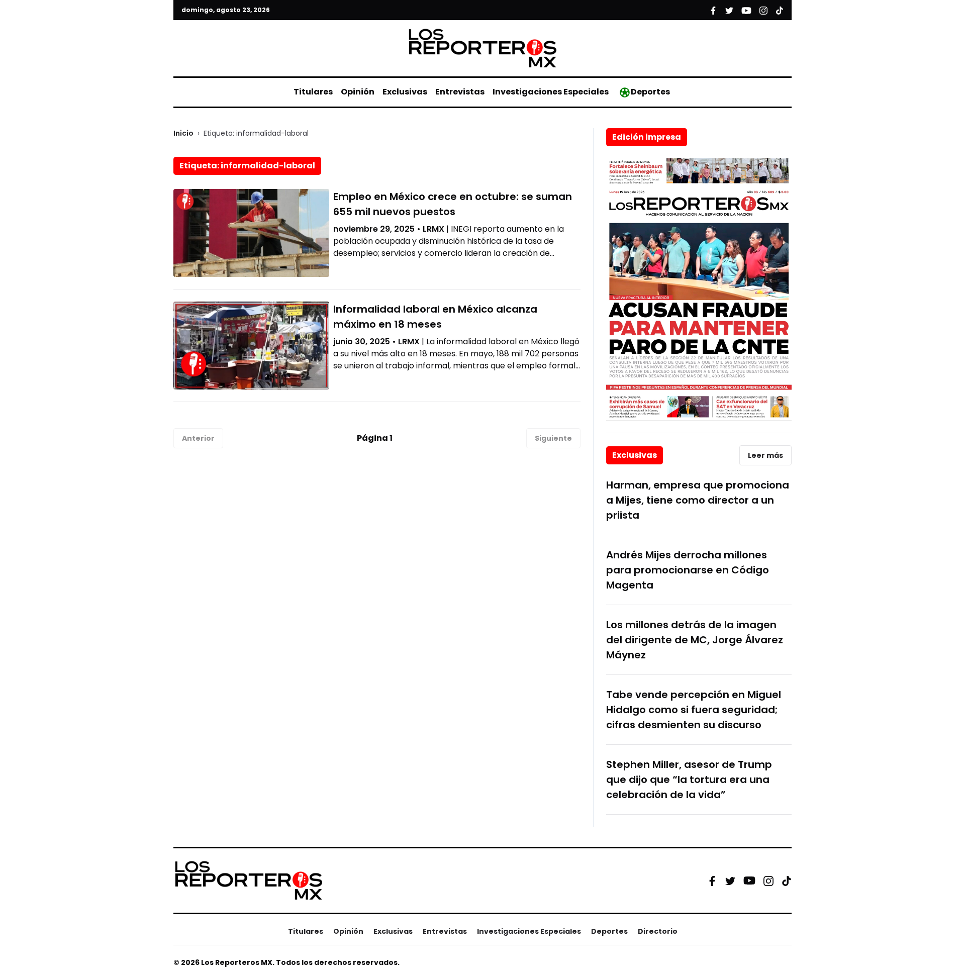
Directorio (658, 931)
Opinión (357, 91)
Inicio (183, 133)
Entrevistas (460, 91)
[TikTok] (787, 880)
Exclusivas (404, 91)
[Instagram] (768, 880)
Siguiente (553, 438)
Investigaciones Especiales (551, 91)
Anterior (198, 438)
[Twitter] (730, 880)
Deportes (650, 91)
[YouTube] (749, 880)
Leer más (765, 455)
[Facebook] (712, 880)
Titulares (313, 91)
